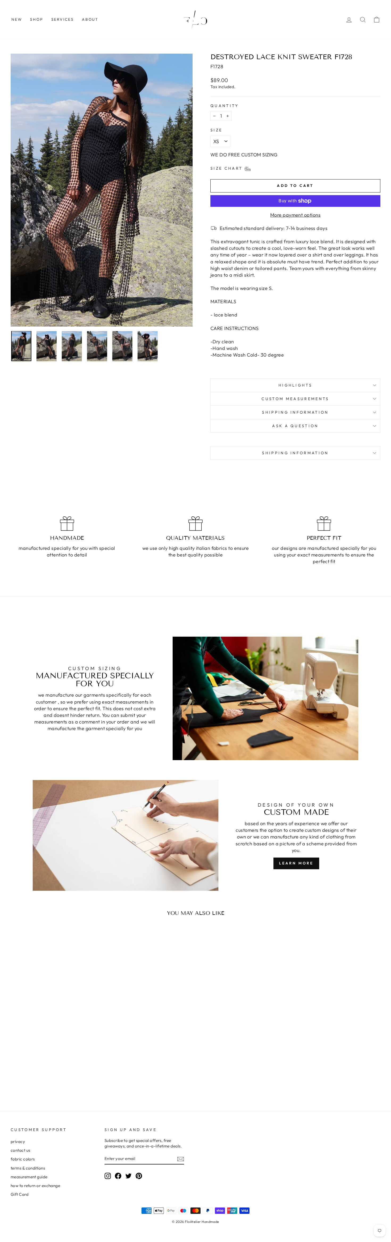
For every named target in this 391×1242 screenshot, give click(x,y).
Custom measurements (295, 398)
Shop (36, 19)
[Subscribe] (180, 1158)
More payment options (295, 215)
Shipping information (295, 412)
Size (216, 130)
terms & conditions (28, 1168)
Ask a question (295, 425)
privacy (18, 1141)
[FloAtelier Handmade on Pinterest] (139, 1175)
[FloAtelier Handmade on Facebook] (118, 1175)
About (90, 19)
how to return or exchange (35, 1185)
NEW (16, 19)
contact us (20, 1150)
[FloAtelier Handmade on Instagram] (108, 1175)
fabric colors (23, 1159)
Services (62, 19)
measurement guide (29, 1176)
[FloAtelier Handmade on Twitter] (128, 1175)
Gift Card (19, 1194)
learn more (296, 863)
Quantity (224, 105)
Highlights (295, 385)
